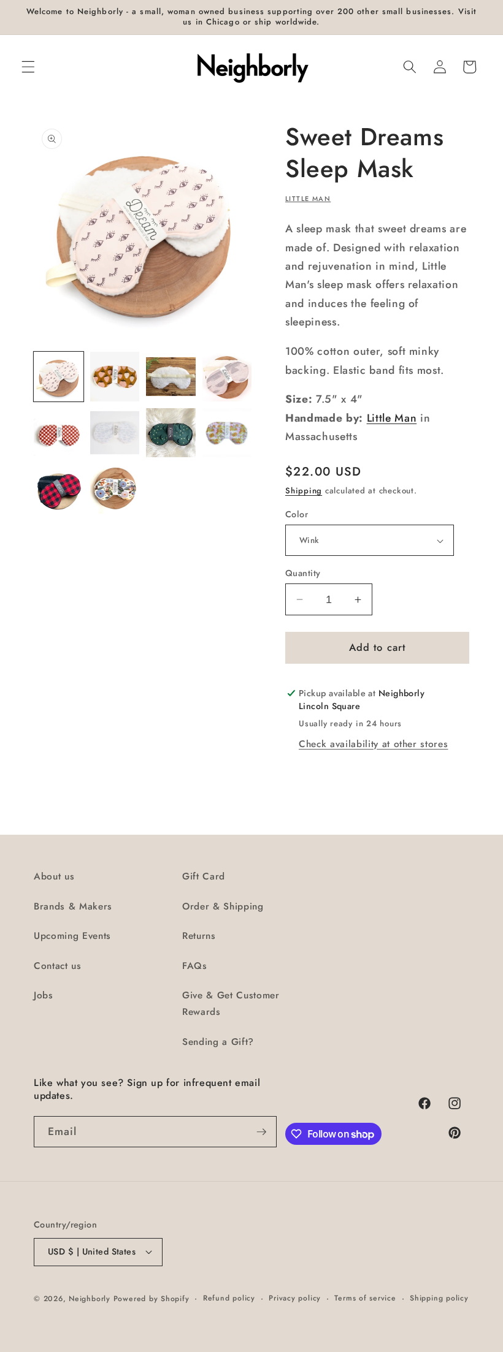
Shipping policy (439, 1298)
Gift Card (203, 876)
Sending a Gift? (218, 1042)
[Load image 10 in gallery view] (115, 489)
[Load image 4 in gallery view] (227, 376)
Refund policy (229, 1298)
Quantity (303, 573)
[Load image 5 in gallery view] (58, 433)
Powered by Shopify (151, 1298)
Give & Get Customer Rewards (231, 1004)
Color (296, 514)
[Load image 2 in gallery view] (115, 376)
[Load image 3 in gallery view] (171, 376)
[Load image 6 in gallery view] (115, 433)
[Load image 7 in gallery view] (171, 433)
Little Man (308, 198)
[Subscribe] (261, 1132)
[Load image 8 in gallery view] (227, 433)
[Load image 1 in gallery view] (58, 376)
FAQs (194, 966)
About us (54, 876)
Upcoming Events (72, 936)
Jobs (43, 995)
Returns (199, 936)
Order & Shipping (223, 906)
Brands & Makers (73, 906)
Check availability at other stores (373, 744)
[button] (28, 67)
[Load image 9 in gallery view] (58, 489)
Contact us (58, 966)
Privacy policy (295, 1298)
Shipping (303, 490)
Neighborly (89, 1298)
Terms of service (365, 1298)
